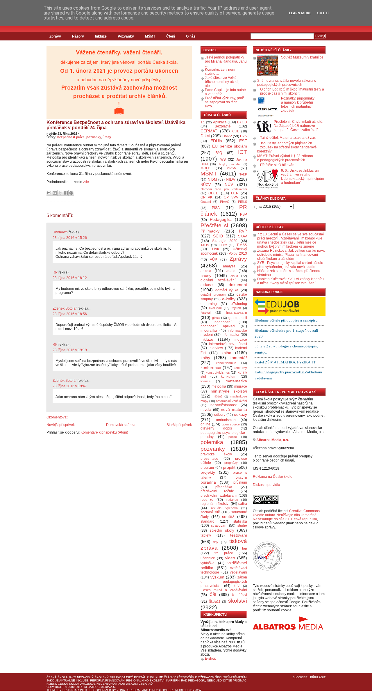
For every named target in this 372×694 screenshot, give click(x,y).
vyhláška (207, 563)
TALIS (205, 245)
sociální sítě (210, 512)
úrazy (107, 137)
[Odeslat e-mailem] (49, 193)
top (244, 548)
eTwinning (239, 304)
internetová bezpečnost (228, 344)
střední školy (222, 530)
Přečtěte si (214, 225)
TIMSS (242, 245)
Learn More (300, 13)
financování (236, 312)
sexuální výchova (224, 508)
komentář (238, 357)
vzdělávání (238, 572)
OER (235, 193)
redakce (232, 499)
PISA (216, 208)
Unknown (60, 232)
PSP (243, 214)
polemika (212, 442)
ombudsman (226, 420)
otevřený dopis (216, 428)
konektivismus (226, 363)
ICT (242, 152)
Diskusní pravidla (266, 485)
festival (205, 312)
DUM (205, 136)
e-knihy (228, 299)
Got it (323, 13)
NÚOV (206, 185)
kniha (226, 352)
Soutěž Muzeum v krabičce (302, 57)
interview (216, 348)
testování (238, 535)
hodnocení (222, 322)
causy (206, 275)
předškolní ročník (217, 491)
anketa (206, 271)
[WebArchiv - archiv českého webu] (267, 569)
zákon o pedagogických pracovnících (224, 581)
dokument (238, 284)
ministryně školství (229, 391)
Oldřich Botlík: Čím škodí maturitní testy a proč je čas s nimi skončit (292, 91)
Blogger (300, 677)
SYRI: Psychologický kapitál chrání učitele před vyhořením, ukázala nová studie (290, 265)
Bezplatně (223, 126)
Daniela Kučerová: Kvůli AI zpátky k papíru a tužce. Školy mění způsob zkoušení (290, 281)
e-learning (209, 304)
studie (242, 525)
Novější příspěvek (60, 425)
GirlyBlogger (161, 690)
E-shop (210, 658)
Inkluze (101, 36)
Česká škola (56, 677)
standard (207, 521)
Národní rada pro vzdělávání (224, 189)
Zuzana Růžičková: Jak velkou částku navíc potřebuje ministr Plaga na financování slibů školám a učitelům (291, 255)
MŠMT (150, 36)
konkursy (240, 368)
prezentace (209, 459)
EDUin (216, 141)
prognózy (231, 462)
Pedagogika (221, 219)
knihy (205, 357)
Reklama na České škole (272, 477)
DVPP (227, 136)
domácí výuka (227, 290)
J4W (198, 690)
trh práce (223, 553)
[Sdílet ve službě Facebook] (66, 193)
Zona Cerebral (129, 690)
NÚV (229, 184)
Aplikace (220, 122)
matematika (236, 381)
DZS (243, 136)
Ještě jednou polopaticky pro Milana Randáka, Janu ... (226, 61)
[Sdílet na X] (60, 193)
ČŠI (213, 594)
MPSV (231, 168)
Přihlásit (318, 677)
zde (86, 182)
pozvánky (93, 137)
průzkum (240, 482)
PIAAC (224, 201)
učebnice (208, 558)
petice (232, 437)
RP (55, 272)
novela (206, 410)
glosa (216, 318)
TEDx (223, 245)
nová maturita (234, 409)
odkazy (240, 414)
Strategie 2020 (225, 241)
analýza (229, 266)
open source (231, 424)
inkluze (207, 339)
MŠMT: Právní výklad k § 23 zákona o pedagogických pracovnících (285, 158)
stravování (219, 525)
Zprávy (55, 36)
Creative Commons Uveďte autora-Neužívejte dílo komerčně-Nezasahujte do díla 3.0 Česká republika (286, 515)
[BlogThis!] (55, 193)
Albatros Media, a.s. (272, 440)
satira (242, 504)
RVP (243, 231)
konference (211, 367)
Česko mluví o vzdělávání (224, 590)
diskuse (207, 285)
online (205, 424)
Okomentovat (56, 417)
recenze (207, 500)
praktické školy (216, 454)
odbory (219, 415)
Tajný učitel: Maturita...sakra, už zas (288, 138)
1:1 (203, 122)
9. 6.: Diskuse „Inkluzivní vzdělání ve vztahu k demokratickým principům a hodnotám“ (302, 176)
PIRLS (242, 201)
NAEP (243, 174)
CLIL (235, 131)
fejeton (236, 308)
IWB (222, 159)
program (207, 468)
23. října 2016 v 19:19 (70, 350)
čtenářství (239, 595)
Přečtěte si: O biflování (277, 165)
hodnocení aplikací (218, 326)
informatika (230, 335)
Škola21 (214, 601)
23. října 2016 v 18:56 (70, 314)
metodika (219, 386)
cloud (234, 276)
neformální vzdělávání (231, 401)
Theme (51, 690)
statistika (240, 521)
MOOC (206, 168)
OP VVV (231, 197)
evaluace (215, 308)
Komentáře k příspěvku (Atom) (104, 432)
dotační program (213, 294)
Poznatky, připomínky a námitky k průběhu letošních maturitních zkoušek (297, 104)
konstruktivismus (218, 372)
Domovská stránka (120, 425)
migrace (240, 386)
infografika (209, 331)
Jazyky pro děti (229, 164)
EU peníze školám (229, 146)
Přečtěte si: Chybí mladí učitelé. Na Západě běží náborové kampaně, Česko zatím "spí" (298, 126)
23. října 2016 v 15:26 (70, 238)
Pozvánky (126, 36)
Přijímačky (210, 231)
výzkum (217, 577)
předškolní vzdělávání (219, 496)
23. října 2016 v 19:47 (70, 386)
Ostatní (206, 201)
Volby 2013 (238, 253)
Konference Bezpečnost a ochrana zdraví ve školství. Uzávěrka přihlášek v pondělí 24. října (115, 125)
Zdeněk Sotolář (65, 308)
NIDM (212, 180)
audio (230, 271)
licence (205, 381)
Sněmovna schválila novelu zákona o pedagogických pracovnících (286, 83)
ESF (243, 141)
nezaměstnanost (223, 405)
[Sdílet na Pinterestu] (71, 193)
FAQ (218, 153)
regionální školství (215, 504)
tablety (206, 535)
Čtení (170, 36)
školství (237, 601)
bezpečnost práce (71, 137)
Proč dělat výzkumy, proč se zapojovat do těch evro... (224, 102)
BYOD (242, 122)
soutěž (228, 516)
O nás (191, 36)
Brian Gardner (74, 690)
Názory (78, 36)
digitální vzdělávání (218, 280)
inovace (241, 340)
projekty (208, 472)
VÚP (213, 260)
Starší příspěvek (179, 425)
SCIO (218, 236)
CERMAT (209, 131)
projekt (229, 467)
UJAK (214, 249)
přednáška (223, 487)
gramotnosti (237, 318)
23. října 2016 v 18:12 (70, 278)
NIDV (230, 179)
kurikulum (228, 376)
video (230, 557)
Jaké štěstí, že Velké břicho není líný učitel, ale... (222, 82)
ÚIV (236, 585)
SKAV (242, 236)
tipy (215, 542)
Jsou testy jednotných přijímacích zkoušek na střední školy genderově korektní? (287, 147)
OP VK (206, 197)
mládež (217, 396)
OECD (213, 193)
